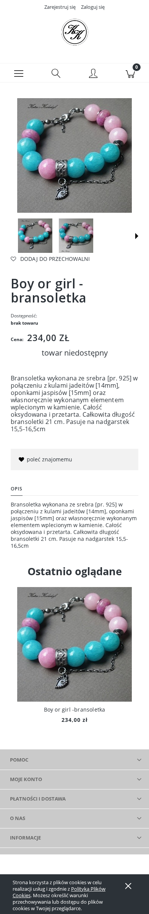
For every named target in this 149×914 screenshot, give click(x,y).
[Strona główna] (74, 31)
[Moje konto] (93, 74)
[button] (18, 73)
